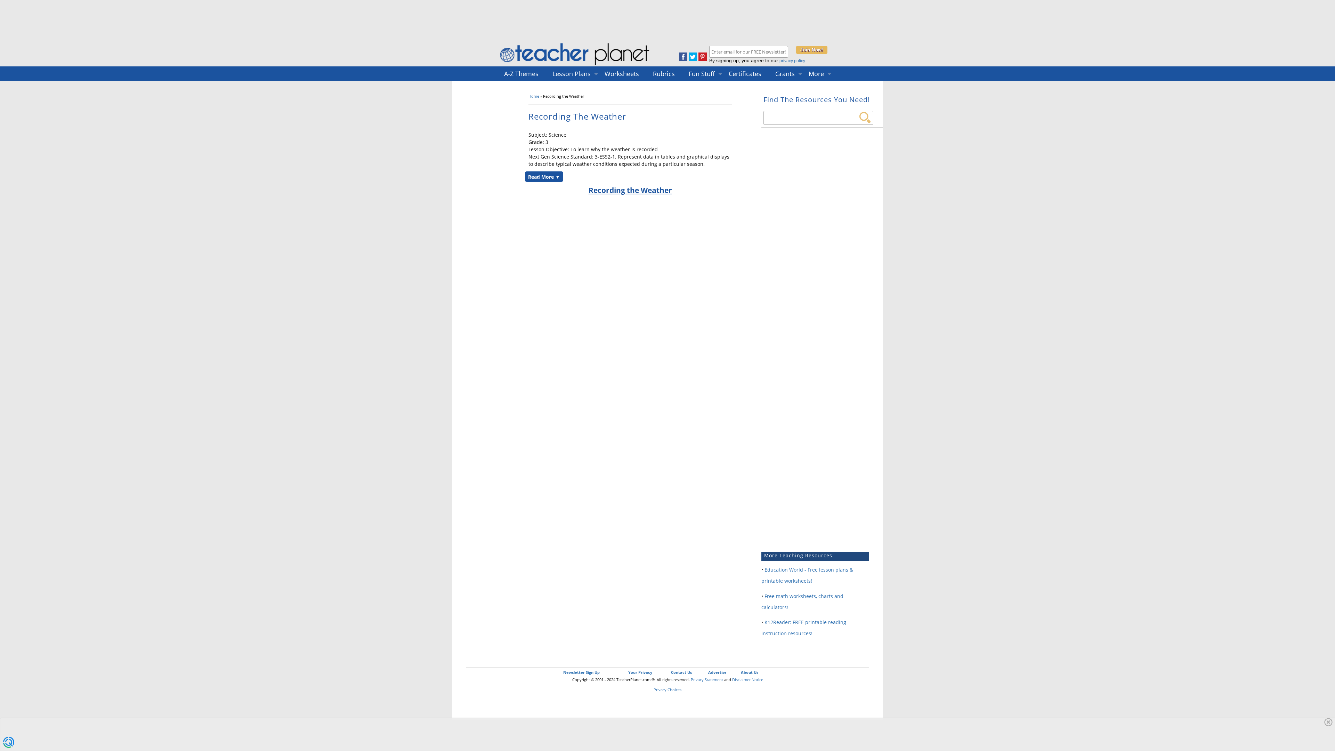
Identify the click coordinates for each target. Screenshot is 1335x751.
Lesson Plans (571, 74)
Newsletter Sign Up (581, 672)
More (816, 74)
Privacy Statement (707, 679)
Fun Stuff (702, 74)
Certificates (745, 74)
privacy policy (792, 60)
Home (533, 96)
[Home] (575, 65)
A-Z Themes (521, 74)
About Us (749, 672)
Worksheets (622, 74)
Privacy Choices (667, 689)
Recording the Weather (630, 190)
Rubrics (664, 74)
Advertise (717, 672)
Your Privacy (640, 672)
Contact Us (681, 672)
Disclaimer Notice (747, 679)
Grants (785, 74)
